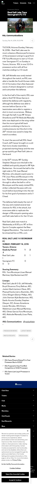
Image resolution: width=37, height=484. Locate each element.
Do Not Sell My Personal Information (13, 464)
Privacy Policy (16, 460)
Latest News (26, 331)
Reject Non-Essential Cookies (15, 474)
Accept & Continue (15, 480)
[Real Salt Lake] (4, 3)
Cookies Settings (15, 468)
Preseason (23, 335)
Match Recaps (9, 335)
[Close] (27, 431)
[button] (34, 3)
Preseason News (10, 331)
